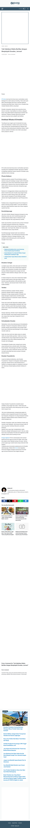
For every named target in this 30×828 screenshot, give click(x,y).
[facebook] (4, 501)
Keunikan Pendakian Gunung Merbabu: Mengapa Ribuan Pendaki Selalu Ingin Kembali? (13, 729)
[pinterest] (15, 501)
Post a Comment (11, 54)
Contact (20, 822)
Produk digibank (6, 437)
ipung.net (17, 825)
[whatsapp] (20, 501)
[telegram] (25, 501)
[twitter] (9, 501)
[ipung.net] (15, 3)
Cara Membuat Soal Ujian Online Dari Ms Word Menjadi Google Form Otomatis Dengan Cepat (14, 755)
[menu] (3, 8)
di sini (16, 448)
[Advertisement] (15, 28)
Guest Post (14, 822)
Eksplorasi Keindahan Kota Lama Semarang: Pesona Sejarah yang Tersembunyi (21, 533)
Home (9, 822)
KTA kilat (4, 99)
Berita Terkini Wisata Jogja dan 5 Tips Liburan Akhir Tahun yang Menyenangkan (8, 533)
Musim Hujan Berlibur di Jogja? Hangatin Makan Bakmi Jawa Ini (7, 517)
